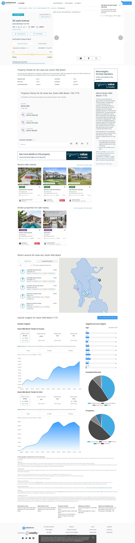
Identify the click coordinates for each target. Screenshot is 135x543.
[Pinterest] (33, 538)
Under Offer (46, 226)
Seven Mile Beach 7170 (43, 8)
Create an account (71, 529)
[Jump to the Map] (88, 58)
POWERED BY (21, 533)
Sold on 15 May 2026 (24, 183)
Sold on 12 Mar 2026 (74, 183)
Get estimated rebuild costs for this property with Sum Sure (28, 63)
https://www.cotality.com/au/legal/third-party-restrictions (99, 487)
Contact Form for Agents (71, 532)
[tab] (28, 351)
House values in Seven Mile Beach (66, 514)
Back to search (23, 8)
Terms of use (92, 529)
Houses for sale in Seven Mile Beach (27, 507)
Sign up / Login (127, 3)
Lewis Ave (53, 8)
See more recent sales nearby (84, 165)
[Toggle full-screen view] (96, 58)
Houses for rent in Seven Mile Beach (47, 507)
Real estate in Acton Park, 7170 (106, 509)
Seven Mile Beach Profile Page (103, 164)
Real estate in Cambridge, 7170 (106, 511)
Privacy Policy (77, 541)
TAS (35, 8)
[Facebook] (23, 538)
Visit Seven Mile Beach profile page (107, 317)
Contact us (109, 529)
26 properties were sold (105, 158)
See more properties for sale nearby (83, 208)
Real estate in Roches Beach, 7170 (107, 507)
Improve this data (16, 29)
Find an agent (48, 529)
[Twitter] (26, 538)
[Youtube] (30, 538)
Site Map (49, 532)
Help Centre (109, 532)
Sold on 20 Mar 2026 (49, 183)
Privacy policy (92, 532)
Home (30, 8)
